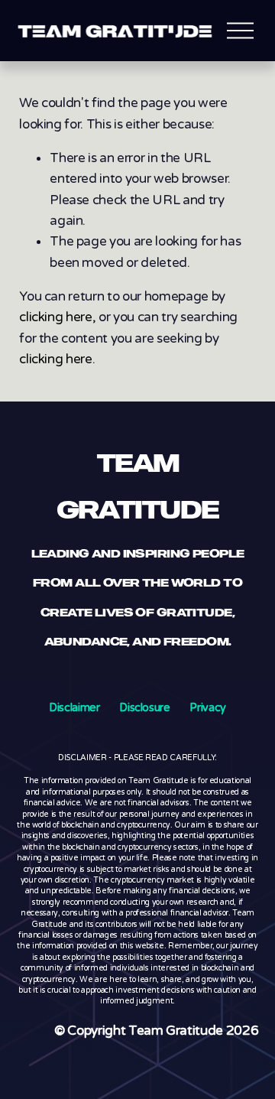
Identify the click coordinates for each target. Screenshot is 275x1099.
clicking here (55, 317)
